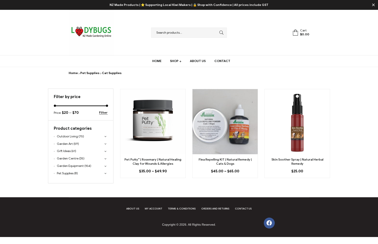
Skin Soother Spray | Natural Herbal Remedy (297, 162)
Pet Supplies (90, 73)
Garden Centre (68, 158)
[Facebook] (269, 223)
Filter (103, 112)
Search (220, 33)
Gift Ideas (64, 151)
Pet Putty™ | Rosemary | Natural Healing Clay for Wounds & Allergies (152, 162)
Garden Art (65, 144)
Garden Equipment (70, 166)
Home (73, 73)
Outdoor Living (67, 136)
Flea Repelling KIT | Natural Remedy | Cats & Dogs (225, 162)
